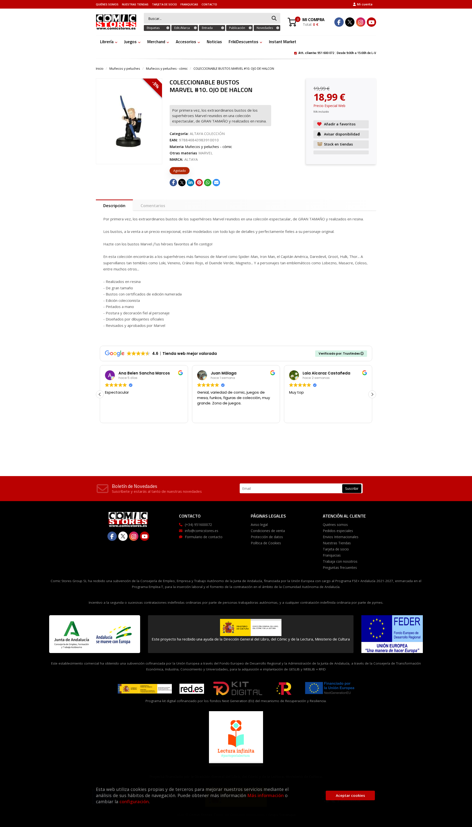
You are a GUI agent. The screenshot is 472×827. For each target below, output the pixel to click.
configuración (134, 801)
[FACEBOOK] (339, 22)
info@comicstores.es (201, 530)
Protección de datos (267, 536)
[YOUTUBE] (371, 22)
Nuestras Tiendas (135, 4)
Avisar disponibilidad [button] (342, 134)
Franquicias (189, 4)
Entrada (207, 28)
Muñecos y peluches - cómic (167, 68)
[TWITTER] (349, 22)
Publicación (237, 28)
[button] (372, 394)
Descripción (114, 205)
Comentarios (153, 205)
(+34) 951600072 (198, 524)
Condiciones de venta (268, 530)
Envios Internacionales (340, 536)
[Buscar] (274, 18)
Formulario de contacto (203, 536)
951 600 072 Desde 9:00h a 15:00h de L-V (337, 52)
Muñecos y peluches (124, 68)
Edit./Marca (182, 28)
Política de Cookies (266, 543)
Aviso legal (259, 524)
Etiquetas (153, 28)
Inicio (99, 68)
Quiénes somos (107, 4)
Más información (265, 795)
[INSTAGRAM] (360, 22)
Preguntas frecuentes (340, 567)
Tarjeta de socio (164, 4)
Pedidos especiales (338, 530)
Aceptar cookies (350, 795)
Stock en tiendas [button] (338, 144)
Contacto (209, 4)
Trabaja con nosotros (340, 561)
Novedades (265, 28)
